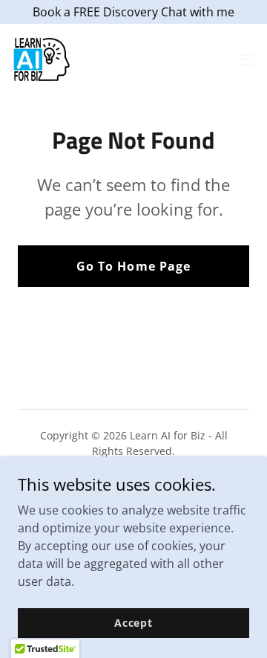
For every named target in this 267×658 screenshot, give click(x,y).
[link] (41, 59)
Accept (133, 623)
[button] (246, 59)
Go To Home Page (133, 266)
